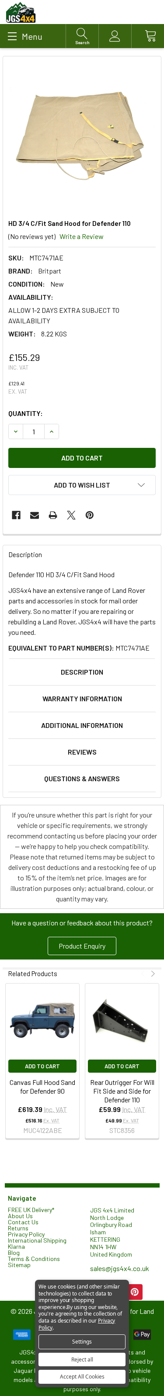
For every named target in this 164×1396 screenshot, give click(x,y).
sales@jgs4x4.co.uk (119, 1268)
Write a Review (81, 236)
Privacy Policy (26, 1234)
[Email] (34, 515)
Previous (144, 974)
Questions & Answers (82, 778)
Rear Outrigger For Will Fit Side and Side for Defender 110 (122, 1091)
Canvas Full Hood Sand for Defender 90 (42, 1086)
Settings (82, 1341)
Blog (14, 1252)
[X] (71, 515)
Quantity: (25, 413)
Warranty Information (82, 698)
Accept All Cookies (82, 1376)
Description (82, 672)
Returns (18, 1228)
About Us (20, 1215)
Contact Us (23, 1222)
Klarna (16, 1246)
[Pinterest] (90, 515)
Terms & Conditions (34, 1258)
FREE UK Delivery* (31, 1209)
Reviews (82, 752)
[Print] (53, 515)
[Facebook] (16, 515)
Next (152, 974)
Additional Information (82, 725)
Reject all (82, 1359)
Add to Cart (42, 1066)
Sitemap (19, 1264)
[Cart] (147, 36)
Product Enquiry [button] (82, 946)
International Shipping (37, 1240)
